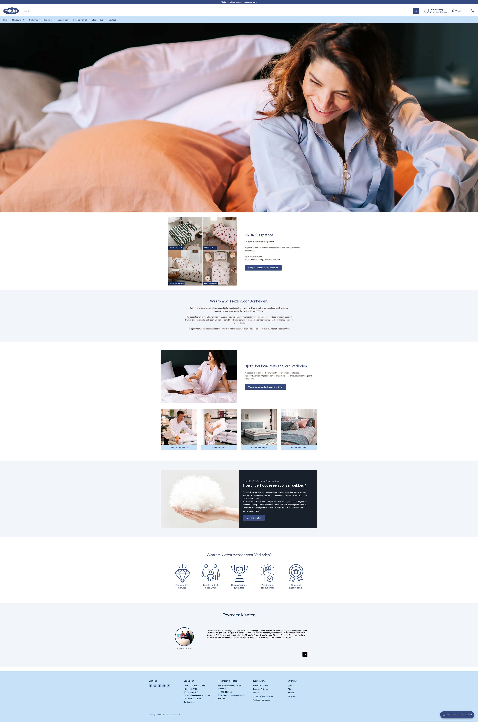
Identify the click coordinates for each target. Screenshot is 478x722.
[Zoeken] (416, 11)
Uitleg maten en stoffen (263, 696)
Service (256, 693)
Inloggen (458, 11)
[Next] (304, 654)
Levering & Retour (260, 689)
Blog (94, 20)
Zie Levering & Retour (438, 12)
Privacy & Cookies (260, 685)
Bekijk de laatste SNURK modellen (263, 267)
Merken (291, 693)
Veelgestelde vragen (261, 700)
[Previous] (173, 654)
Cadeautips (63, 20)
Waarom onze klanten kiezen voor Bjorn (265, 387)
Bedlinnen (34, 20)
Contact (112, 20)
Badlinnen (48, 20)
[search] (217, 11)
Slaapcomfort (18, 20)
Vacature (291, 696)
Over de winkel (80, 20)
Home (5, 20)
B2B (102, 20)
